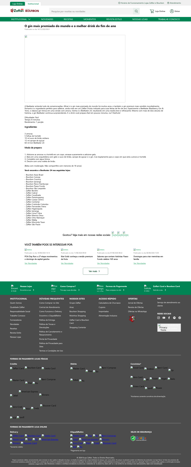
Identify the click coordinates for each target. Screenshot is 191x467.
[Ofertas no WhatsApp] (132, 321)
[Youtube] (164, 317)
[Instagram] (158, 317)
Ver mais (93, 271)
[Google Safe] (139, 438)
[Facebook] (169, 317)
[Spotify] (174, 317)
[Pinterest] (179, 317)
